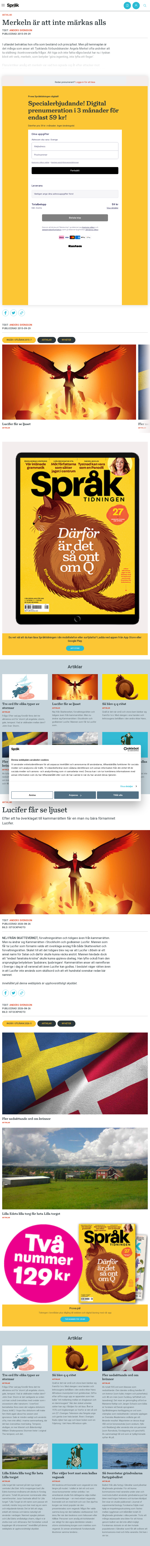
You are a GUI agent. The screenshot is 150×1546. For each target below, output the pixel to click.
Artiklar (7, 15)
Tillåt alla (117, 795)
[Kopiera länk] (21, 313)
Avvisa (32, 795)
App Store (75, 648)
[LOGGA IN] (136, 5)
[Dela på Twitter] (13, 313)
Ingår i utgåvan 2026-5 (19, 1023)
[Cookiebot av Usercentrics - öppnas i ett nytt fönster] (126, 749)
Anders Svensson (21, 30)
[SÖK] (145, 5)
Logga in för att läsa (85, 82)
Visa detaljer (126, 786)
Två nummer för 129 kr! (75, 1319)
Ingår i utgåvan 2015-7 (19, 340)
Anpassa (73, 795)
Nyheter (66, 340)
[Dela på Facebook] (5, 313)
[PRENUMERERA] (127, 5)
